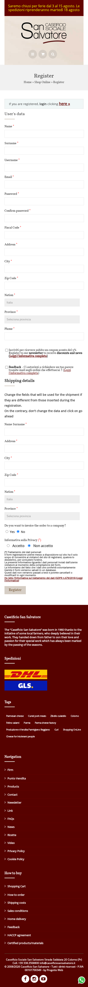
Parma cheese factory (45, 722)
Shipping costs (16, 903)
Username (12, 160)
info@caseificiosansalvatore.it (57, 963)
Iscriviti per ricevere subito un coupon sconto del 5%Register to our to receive (45, 353)
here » (64, 103)
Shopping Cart (16, 886)
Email (9, 177)
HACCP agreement (19, 935)
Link (10, 810)
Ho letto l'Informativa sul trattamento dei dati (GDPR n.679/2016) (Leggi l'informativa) (43, 579)
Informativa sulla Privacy (22, 540)
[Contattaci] (81, 983)
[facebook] (26, 979)
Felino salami (12, 722)
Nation (9, 295)
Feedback (13, 927)
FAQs (10, 819)
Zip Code (11, 278)
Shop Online (42, 82)
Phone (9, 329)
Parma (27, 722)
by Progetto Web (53, 970)
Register (58, 82)
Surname (11, 143)
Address (10, 244)
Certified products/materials (25, 943)
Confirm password (17, 211)
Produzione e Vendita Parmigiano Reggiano (28, 729)
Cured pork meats (37, 715)
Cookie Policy (15, 859)
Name (9, 126)
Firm (10, 770)
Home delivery (16, 919)
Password (11, 194)
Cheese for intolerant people (20, 736)
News (11, 827)
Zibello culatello (58, 715)
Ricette (11, 835)
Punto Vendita (16, 778)
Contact (12, 794)
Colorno (75, 715)
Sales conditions (17, 911)
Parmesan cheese (15, 715)
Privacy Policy (16, 851)
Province (11, 312)
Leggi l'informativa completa (28, 356)
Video (11, 843)
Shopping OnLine (72, 729)
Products (13, 786)
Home (28, 82)
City (8, 261)
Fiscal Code (12, 227)
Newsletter (14, 802)
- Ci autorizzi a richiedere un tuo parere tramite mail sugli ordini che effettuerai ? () (41, 370)
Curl (56, 729)
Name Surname (15, 424)
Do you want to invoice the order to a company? (35, 525)
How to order (16, 895)
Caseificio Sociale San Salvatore (25, 959)
